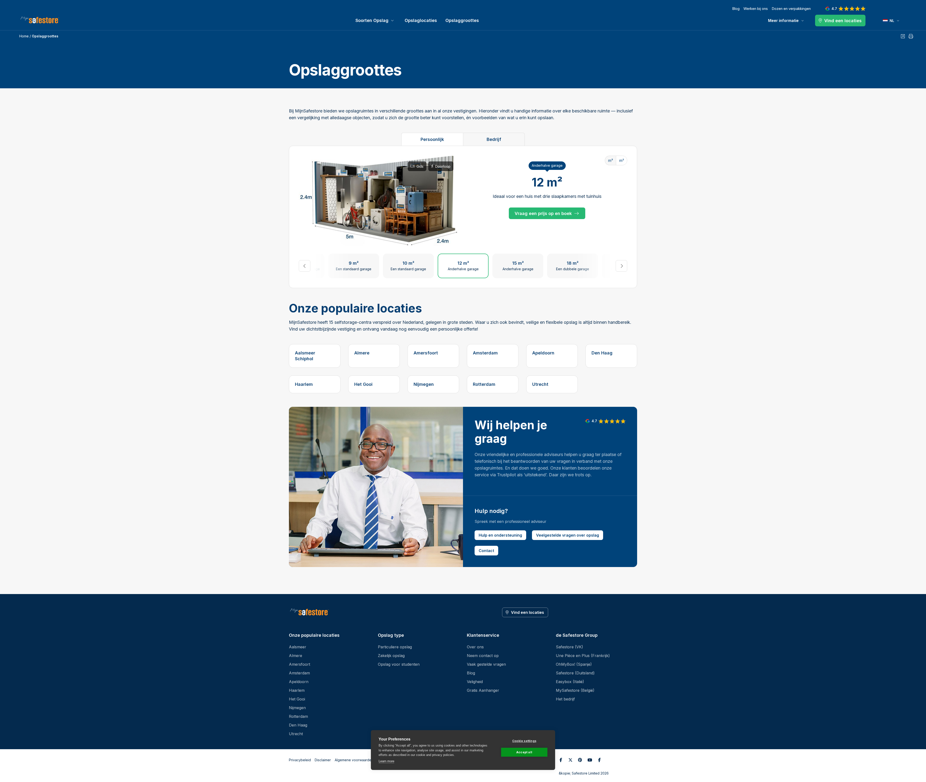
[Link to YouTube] (589, 760)
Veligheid (475, 681)
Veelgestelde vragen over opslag (567, 535)
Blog (736, 8)
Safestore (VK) (569, 646)
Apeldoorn (543, 352)
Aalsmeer (297, 646)
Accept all (524, 752)
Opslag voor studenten (399, 664)
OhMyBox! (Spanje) (574, 664)
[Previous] (304, 266)
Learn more (386, 761)
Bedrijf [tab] (494, 139)
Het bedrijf (565, 699)
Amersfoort (426, 352)
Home (24, 36)
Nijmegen (424, 384)
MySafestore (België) (575, 690)
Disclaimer (323, 760)
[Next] (621, 266)
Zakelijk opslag (391, 655)
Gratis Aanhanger (483, 690)
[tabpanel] (463, 217)
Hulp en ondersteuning (500, 535)
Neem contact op (483, 655)
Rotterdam (484, 384)
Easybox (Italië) (570, 681)
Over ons (475, 646)
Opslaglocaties (421, 20)
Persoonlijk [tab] (432, 139)
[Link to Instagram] (599, 760)
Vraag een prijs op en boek (543, 213)
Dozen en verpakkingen (791, 8)
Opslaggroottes (462, 20)
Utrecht (540, 384)
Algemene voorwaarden (354, 760)
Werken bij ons (755, 8)
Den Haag (602, 352)
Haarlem (304, 384)
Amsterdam (485, 352)
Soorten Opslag (371, 20)
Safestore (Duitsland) (575, 673)
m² (621, 160)
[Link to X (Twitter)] (570, 760)
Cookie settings (524, 741)
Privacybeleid (300, 760)
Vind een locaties (527, 612)
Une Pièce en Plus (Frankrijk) (583, 655)
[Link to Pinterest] (580, 760)
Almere (361, 352)
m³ (610, 160)
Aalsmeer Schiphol (305, 355)
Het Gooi (363, 384)
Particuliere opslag (395, 646)
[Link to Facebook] (560, 760)
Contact (486, 550)
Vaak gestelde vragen (486, 664)
